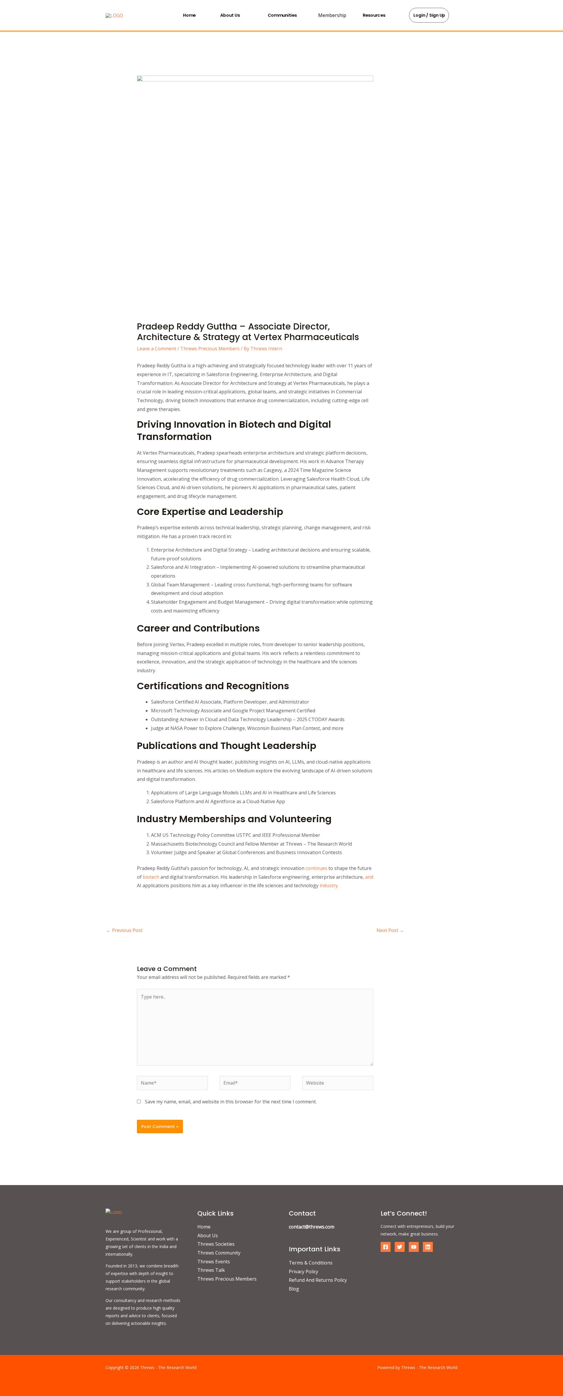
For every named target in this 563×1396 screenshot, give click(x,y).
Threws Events (213, 1261)
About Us (230, 15)
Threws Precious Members (210, 348)
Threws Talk (211, 1270)
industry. (328, 885)
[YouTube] (414, 1247)
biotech (151, 877)
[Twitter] (400, 1247)
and (369, 877)
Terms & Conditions (311, 1263)
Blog (294, 1289)
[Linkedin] (428, 1247)
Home (189, 15)
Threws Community (218, 1253)
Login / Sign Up (429, 15)
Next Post (390, 930)
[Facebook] (386, 1247)
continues (316, 868)
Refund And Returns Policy (318, 1280)
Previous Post (124, 930)
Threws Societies (216, 1244)
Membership (332, 15)
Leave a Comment (156, 348)
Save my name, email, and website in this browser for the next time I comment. (231, 1101)
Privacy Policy (303, 1271)
